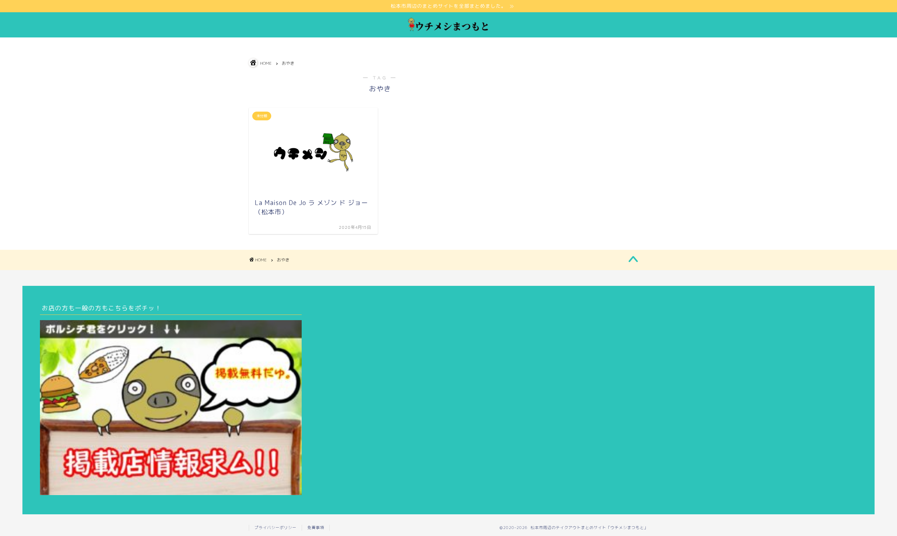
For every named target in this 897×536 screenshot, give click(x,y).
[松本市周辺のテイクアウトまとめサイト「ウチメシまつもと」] (448, 30)
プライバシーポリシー (275, 527)
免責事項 (315, 527)
